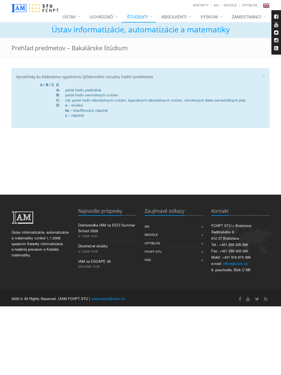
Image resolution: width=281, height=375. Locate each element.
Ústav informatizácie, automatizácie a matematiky (141, 29)
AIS (216, 5)
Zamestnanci (246, 16)
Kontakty (201, 5)
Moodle (230, 5)
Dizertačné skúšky (93, 245)
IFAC (148, 260)
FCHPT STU (153, 251)
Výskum (209, 16)
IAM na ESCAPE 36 (94, 261)
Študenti (137, 16)
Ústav (69, 16)
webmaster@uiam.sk (108, 298)
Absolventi (174, 16)
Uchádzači (101, 16)
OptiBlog (250, 5)
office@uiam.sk (235, 263)
